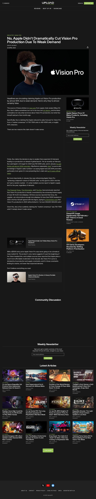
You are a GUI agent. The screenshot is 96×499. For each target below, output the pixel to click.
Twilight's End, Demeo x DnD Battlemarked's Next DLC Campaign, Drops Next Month (83, 387)
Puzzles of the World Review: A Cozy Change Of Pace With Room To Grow (59, 386)
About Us (24, 490)
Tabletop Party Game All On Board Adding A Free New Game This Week (82, 437)
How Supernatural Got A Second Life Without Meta (35, 385)
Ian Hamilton (70, 251)
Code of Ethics (51, 490)
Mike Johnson (79, 222)
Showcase (58, 8)
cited (49, 166)
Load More (48, 450)
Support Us (88, 3)
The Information (26, 190)
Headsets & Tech (71, 111)
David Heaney (12, 45)
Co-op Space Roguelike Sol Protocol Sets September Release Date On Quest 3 (12, 386)
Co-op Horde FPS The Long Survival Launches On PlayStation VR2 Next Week (35, 413)
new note (32, 108)
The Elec (39, 190)
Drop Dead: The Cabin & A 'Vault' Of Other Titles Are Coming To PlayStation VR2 (59, 437)
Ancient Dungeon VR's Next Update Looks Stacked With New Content (12, 437)
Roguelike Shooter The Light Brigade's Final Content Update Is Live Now (83, 413)
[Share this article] (87, 47)
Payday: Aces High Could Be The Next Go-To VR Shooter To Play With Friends (12, 413)
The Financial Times (14, 190)
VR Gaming (5, 382)
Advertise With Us (69, 490)
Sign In (80, 3)
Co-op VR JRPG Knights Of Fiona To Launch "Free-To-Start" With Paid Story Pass (59, 413)
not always (46, 110)
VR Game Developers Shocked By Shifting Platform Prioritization (75, 247)
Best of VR (47, 8)
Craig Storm (29, 388)
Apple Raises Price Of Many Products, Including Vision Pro (76, 115)
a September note (51, 200)
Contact (31, 490)
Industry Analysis (14, 35)
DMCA (60, 490)
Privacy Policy (40, 490)
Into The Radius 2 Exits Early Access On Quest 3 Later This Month (36, 437)
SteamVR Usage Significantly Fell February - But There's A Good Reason (77, 216)
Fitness (28, 382)
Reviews (37, 8)
